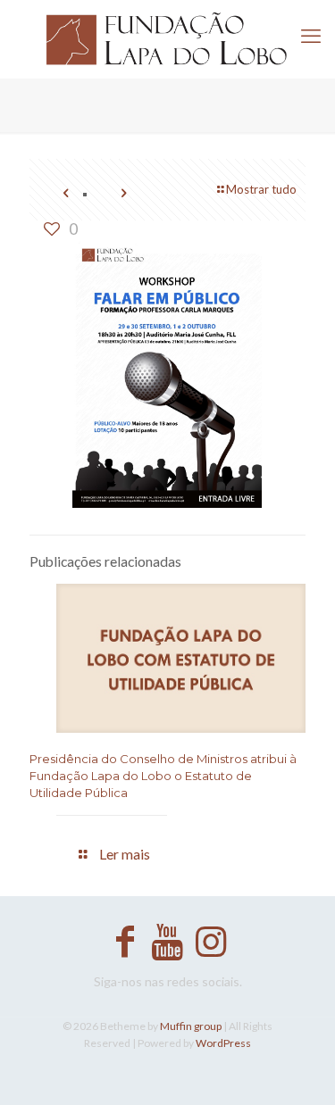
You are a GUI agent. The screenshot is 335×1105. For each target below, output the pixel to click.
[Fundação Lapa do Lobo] (167, 39)
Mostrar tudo (261, 189)
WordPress (223, 1043)
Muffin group (191, 1026)
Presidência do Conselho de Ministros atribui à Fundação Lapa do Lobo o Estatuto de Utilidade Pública (163, 776)
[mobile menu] (311, 36)
